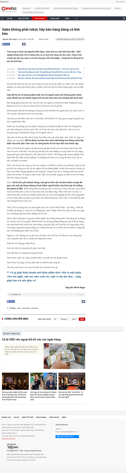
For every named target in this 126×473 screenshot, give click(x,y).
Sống (64, 417)
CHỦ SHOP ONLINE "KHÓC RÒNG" (66, 8)
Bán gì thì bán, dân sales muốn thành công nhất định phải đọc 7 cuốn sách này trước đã (48, 69)
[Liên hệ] (24, 44)
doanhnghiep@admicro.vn (69, 432)
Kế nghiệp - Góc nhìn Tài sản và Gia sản (96, 8)
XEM (82, 319)
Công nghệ (54, 417)
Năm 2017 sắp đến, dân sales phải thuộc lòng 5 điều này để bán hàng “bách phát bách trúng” (50, 78)
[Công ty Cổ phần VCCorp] (13, 446)
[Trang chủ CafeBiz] (2, 18)
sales (19, 308)
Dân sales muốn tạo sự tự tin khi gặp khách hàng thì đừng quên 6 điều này (43, 75)
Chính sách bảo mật (8, 439)
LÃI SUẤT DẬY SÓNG (42, 8)
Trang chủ (6, 417)
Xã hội (16, 417)
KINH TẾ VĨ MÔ (23, 18)
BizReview (26, 8)
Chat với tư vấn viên (66, 437)
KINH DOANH (39, 18)
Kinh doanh (43, 39)
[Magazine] (4, 2)
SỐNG (67, 18)
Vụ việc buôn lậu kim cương (33, 12)
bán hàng (34, 308)
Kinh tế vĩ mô (27, 417)
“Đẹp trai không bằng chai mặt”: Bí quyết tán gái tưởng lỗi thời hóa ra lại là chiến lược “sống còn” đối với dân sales (57, 72)
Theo (46, 294)
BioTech (117, 8)
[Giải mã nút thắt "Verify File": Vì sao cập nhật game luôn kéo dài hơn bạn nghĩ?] (71, 381)
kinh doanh (26, 308)
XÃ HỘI (9, 18)
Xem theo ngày (44, 319)
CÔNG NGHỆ (54, 18)
